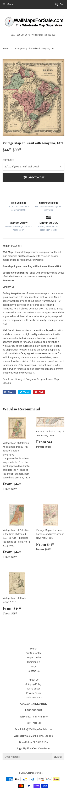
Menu (10, 4)
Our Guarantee (33, 653)
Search (33, 648)
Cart (61, 4)
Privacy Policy (33, 693)
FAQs (33, 666)
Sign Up (58, 757)
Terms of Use (33, 688)
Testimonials (33, 662)
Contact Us (34, 671)
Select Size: (8, 160)
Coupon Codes (33, 657)
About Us (33, 679)
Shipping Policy (33, 684)
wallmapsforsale (34, 773)
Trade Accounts (33, 697)
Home (5, 48)
